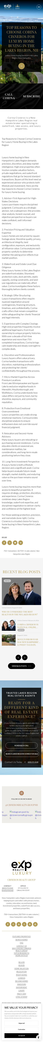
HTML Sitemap (21, 997)
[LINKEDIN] (19, 924)
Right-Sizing (21, 975)
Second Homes (21, 981)
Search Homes (21, 940)
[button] (22, 745)
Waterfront (21, 987)
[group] (21, 825)
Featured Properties (21, 936)
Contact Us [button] (22, 946)
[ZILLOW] (35, 924)
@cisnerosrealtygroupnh (21, 804)
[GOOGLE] (30, 924)
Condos (21, 978)
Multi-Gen (21, 994)
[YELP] (24, 924)
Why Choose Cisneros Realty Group (21, 949)
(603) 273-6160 (33, 762)
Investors (21, 984)
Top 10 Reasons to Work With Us (21, 954)
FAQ (21, 943)
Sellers (21, 962)
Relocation (21, 972)
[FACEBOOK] (8, 924)
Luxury (21, 990)
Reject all (21, 1023)
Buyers (22, 965)
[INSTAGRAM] (13, 924)
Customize (21, 1029)
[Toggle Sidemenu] (39, 7)
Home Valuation (21, 968)
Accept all (21, 1035)
